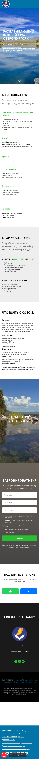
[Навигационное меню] (35, 4)
